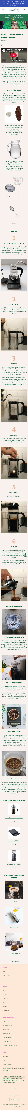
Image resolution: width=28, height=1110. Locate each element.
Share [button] (4, 45)
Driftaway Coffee (9, 1104)
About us (5, 990)
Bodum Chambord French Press (14, 818)
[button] (3, 10)
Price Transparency (6, 1041)
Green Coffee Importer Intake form (10, 1045)
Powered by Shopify (15, 1104)
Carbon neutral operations (8, 1037)
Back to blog (15, 961)
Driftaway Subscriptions (8, 975)
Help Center (5, 1056)
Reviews (4, 1002)
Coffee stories (6, 1021)
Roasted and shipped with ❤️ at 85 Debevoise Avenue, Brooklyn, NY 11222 (14, 1069)
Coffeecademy (6, 998)
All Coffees (5, 971)
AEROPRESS (14, 927)
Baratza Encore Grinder (14, 864)
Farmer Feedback (6, 1033)
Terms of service (11, 1106)
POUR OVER (14, 901)
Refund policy (18, 1106)
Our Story (5, 994)
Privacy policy (23, 1104)
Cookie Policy (6, 1010)
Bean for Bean (6, 1029)
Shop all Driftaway (7, 979)
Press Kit (5, 1006)
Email (4, 1060)
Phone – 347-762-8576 (7, 1064)
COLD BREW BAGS (14, 953)
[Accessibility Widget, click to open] (25, 555)
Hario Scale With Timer (14, 841)
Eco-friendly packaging (7, 1025)
